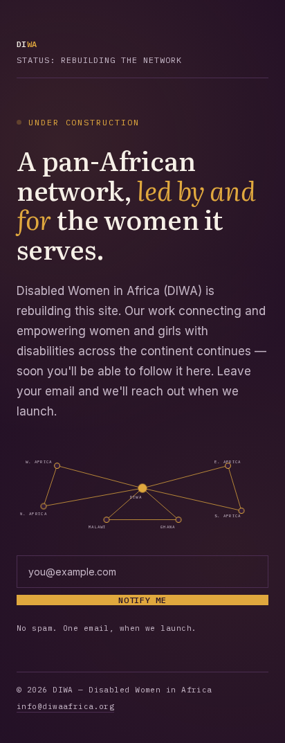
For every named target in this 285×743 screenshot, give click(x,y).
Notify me (142, 600)
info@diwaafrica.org (65, 706)
